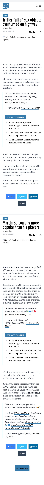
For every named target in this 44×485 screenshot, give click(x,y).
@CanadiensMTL (33, 421)
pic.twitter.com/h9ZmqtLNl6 (18, 314)
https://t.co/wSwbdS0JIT (22, 424)
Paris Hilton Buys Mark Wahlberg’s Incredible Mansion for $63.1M (24, 125)
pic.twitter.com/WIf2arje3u (17, 427)
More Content (22, 468)
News (5, 15)
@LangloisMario (21, 413)
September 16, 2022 (30, 108)
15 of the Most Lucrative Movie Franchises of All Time (24, 141)
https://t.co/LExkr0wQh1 (16, 102)
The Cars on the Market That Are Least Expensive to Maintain (25, 134)
